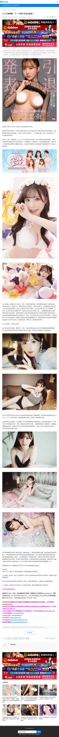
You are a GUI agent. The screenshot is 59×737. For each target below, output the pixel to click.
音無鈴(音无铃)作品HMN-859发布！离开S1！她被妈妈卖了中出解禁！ (29, 719)
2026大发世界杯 (15, 5)
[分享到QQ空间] (56, 17)
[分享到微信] (50, 17)
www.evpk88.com (19, 613)
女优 (29, 734)
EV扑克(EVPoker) (10, 589)
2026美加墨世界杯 (5, 5)
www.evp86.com (47, 593)
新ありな (21, 638)
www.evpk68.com (17, 615)
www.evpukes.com (15, 617)
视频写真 (38, 734)
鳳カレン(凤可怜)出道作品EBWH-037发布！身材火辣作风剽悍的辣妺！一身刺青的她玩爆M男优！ (29, 699)
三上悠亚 (8, 638)
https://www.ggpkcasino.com (19, 622)
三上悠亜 (15, 638)
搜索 (39, 731)
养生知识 (14, 10)
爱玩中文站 (4, 2)
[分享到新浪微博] (47, 17)
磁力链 (23, 734)
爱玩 (6, 17)
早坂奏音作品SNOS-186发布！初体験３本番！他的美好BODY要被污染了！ (10, 719)
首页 (9, 10)
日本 (27, 734)
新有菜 (27, 638)
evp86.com (41, 595)
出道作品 (33, 734)
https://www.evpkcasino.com (18, 620)
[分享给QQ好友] (53, 17)
